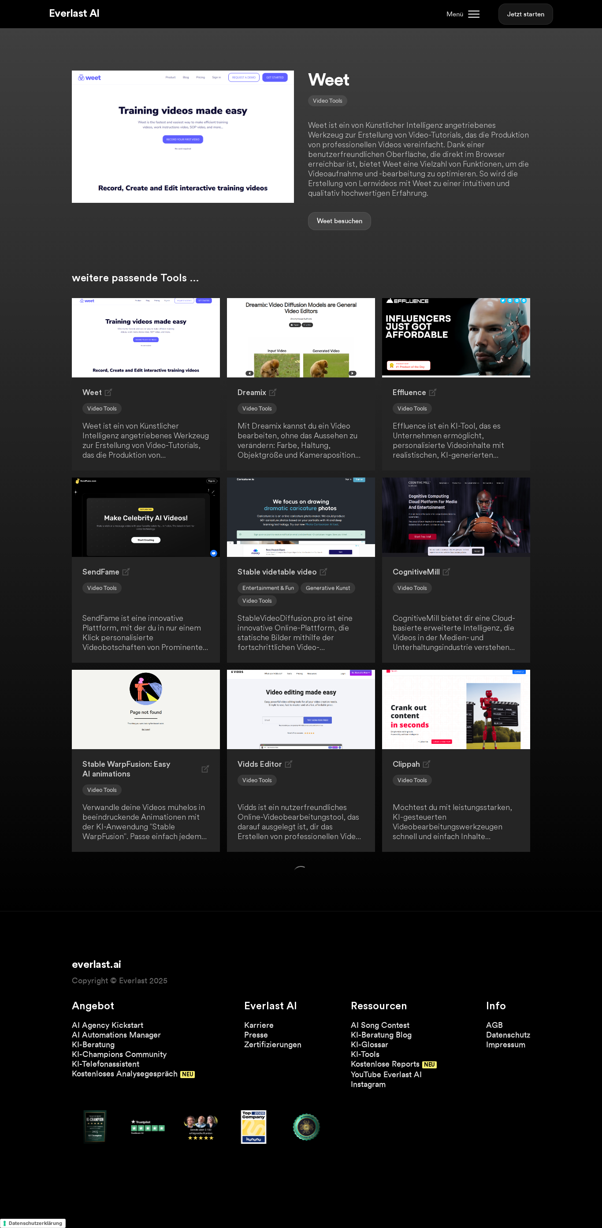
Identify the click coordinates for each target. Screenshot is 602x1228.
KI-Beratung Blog (381, 1034)
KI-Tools (365, 1054)
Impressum (505, 1044)
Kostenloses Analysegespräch (125, 1073)
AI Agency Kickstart (107, 1025)
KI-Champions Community (119, 1054)
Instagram (368, 1084)
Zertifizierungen (272, 1044)
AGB (494, 1025)
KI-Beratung (93, 1044)
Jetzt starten (525, 14)
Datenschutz (508, 1034)
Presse (256, 1034)
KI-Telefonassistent (105, 1063)
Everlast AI (74, 13)
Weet (324, 221)
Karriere (259, 1025)
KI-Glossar (369, 1044)
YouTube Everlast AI (386, 1074)
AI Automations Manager (116, 1034)
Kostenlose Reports (385, 1063)
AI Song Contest (380, 1025)
